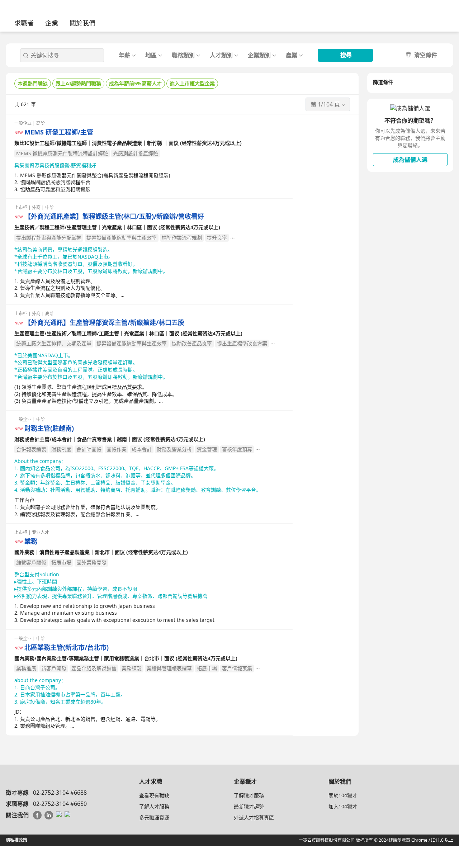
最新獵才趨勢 (249, 806)
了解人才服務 (154, 806)
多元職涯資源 (154, 817)
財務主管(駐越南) (49, 428)
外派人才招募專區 (254, 817)
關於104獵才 (342, 795)
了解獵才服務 (249, 795)
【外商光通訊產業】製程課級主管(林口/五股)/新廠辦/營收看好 (114, 216)
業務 (30, 541)
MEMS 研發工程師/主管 (58, 132)
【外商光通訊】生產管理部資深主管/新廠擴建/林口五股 (104, 322)
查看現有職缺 (154, 795)
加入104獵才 (342, 806)
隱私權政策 (16, 840)
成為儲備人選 (410, 160)
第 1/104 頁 (325, 104)
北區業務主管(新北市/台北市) (66, 647)
